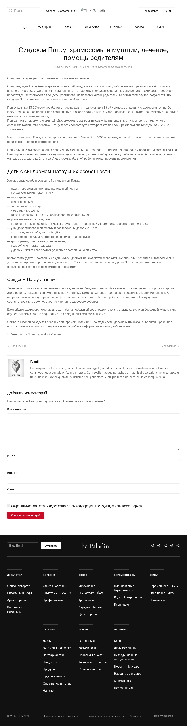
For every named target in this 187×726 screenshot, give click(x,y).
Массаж (133, 666)
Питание (116, 27)
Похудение (50, 662)
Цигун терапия (88, 614)
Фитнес (97, 607)
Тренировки (87, 600)
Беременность (124, 575)
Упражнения (87, 586)
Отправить (51, 545)
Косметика (86, 662)
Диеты (47, 640)
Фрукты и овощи (54, 676)
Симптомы (50, 593)
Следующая (169, 345)
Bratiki (74, 66)
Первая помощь (125, 687)
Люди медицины (125, 647)
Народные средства (127, 673)
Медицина (45, 27)
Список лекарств (18, 586)
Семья (159, 27)
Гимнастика (86, 593)
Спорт (83, 575)
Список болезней (121, 66)
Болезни (68, 27)
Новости (119, 666)
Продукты (49, 669)
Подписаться (150, 10)
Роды (117, 597)
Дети (171, 593)
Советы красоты (90, 669)
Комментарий (16, 409)
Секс (175, 586)
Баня (117, 640)
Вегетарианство (54, 655)
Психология (158, 600)
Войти (168, 10)
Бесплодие (121, 604)
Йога (100, 593)
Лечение (66, 593)
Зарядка (84, 607)
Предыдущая (18, 345)
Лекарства (92, 27)
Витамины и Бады (19, 593)
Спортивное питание (57, 683)
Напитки (48, 690)
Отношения (157, 593)
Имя (11, 456)
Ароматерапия (17, 600)
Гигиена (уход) (88, 640)
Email (12, 472)
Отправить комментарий (26, 515)
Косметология (88, 647)
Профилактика (53, 600)
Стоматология (123, 680)
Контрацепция (133, 597)
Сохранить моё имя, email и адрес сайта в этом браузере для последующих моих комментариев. (76, 506)
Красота (138, 27)
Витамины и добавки (57, 647)
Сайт (10, 489)
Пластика (101, 662)
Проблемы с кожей (91, 655)
